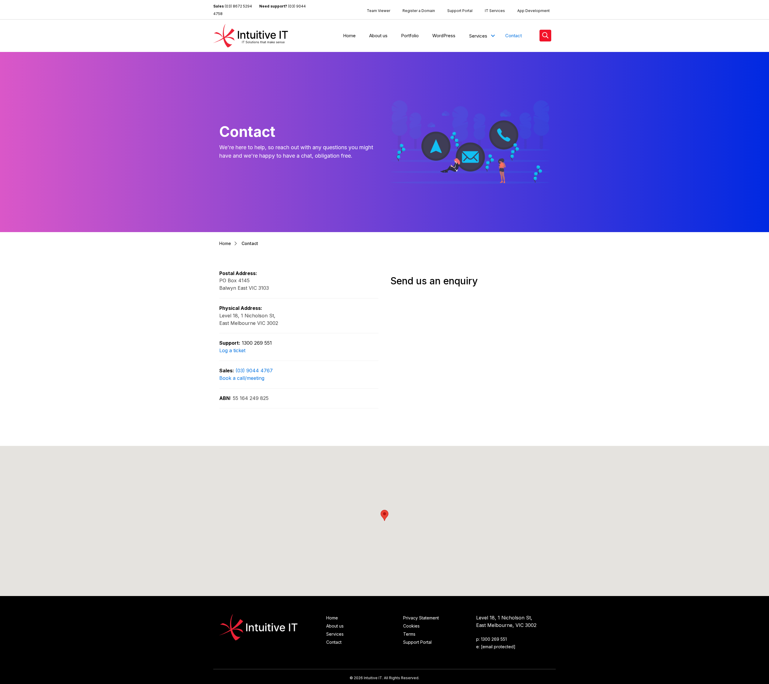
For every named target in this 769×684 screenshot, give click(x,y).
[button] (493, 36)
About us (378, 35)
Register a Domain (419, 10)
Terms (409, 634)
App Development (533, 10)
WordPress (443, 35)
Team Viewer (378, 10)
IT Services (495, 10)
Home (349, 35)
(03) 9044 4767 (254, 371)
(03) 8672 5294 (238, 6)
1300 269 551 (257, 343)
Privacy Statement (421, 617)
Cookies (411, 625)
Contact (513, 35)
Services (478, 36)
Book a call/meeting (241, 378)
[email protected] (498, 646)
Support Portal (460, 10)
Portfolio (410, 35)
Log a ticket (232, 350)
